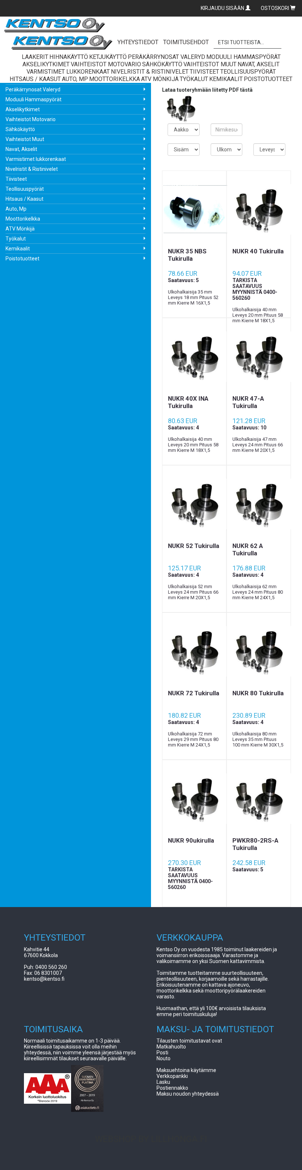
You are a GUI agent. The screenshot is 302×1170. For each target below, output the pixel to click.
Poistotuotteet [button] (268, 78)
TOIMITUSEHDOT (186, 42)
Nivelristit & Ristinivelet (32, 169)
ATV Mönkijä (20, 229)
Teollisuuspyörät (25, 189)
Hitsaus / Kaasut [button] (35, 78)
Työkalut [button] (194, 78)
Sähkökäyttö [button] (162, 64)
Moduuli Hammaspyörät (34, 99)
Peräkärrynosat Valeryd (33, 89)
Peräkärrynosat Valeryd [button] (166, 56)
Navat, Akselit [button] (259, 64)
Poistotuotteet (22, 258)
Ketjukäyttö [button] (108, 56)
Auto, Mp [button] (75, 78)
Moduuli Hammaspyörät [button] (243, 56)
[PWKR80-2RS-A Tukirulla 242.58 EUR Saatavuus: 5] (259, 798)
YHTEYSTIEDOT (137, 42)
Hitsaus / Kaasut (24, 199)
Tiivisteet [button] (204, 71)
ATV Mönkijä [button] (160, 78)
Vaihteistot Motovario (31, 119)
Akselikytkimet (23, 109)
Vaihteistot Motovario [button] (106, 64)
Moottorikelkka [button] (114, 78)
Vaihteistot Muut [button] (209, 64)
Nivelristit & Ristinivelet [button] (150, 71)
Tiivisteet (16, 179)
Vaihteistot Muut (25, 139)
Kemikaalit (18, 249)
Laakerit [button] (35, 56)
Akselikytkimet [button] (46, 64)
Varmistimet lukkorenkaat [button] (68, 71)
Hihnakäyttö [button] (68, 56)
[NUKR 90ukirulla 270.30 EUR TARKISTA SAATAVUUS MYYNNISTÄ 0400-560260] (194, 798)
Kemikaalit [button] (226, 78)
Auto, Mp (16, 209)
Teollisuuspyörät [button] (248, 71)
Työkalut (16, 239)
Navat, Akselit (21, 149)
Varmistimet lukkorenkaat (36, 159)
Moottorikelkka (23, 219)
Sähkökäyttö (20, 129)
